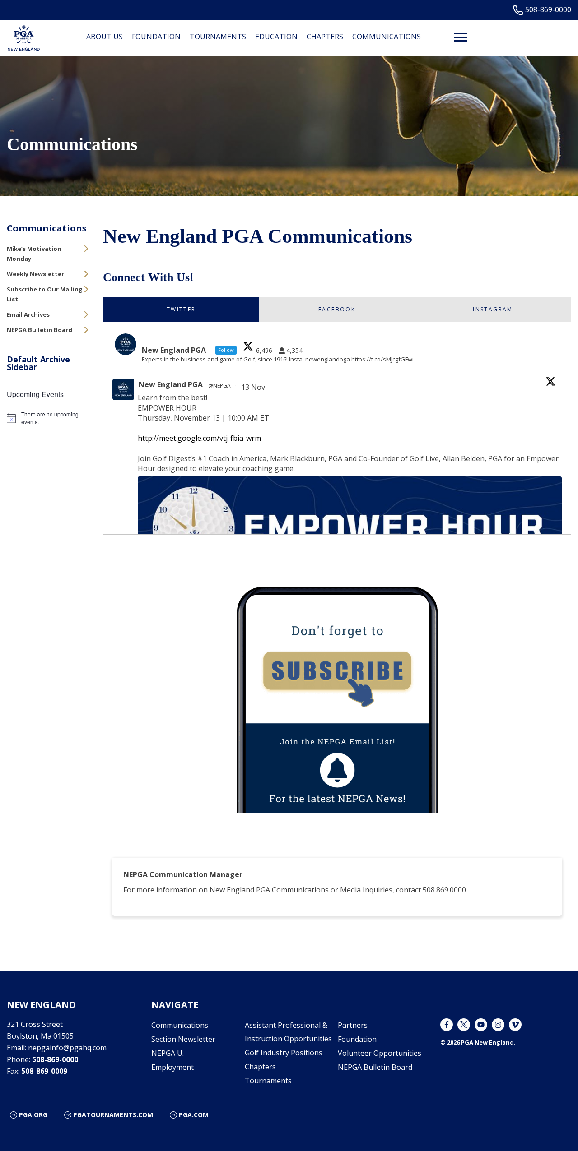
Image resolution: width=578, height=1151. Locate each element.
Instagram (493, 309)
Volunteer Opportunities (379, 1053)
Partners (353, 1025)
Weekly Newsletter (35, 274)
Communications (386, 37)
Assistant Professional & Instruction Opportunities (288, 1032)
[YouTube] (481, 1024)
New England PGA (171, 384)
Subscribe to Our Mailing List (45, 294)
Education (276, 37)
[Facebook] (446, 1024)
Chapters (325, 37)
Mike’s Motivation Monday (34, 254)
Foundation (156, 37)
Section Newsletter (183, 1039)
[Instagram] (498, 1024)
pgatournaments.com (113, 1114)
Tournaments (218, 37)
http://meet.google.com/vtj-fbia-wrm (199, 438)
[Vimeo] (515, 1024)
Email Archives (28, 314)
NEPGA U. (167, 1053)
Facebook (336, 309)
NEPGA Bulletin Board (39, 330)
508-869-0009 (44, 1071)
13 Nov (254, 387)
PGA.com (194, 1114)
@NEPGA (219, 385)
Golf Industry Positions (283, 1053)
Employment (172, 1067)
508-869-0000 (548, 9)
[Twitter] (463, 1024)
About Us (104, 37)
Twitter (181, 309)
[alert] (48, 418)
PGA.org (33, 1114)
